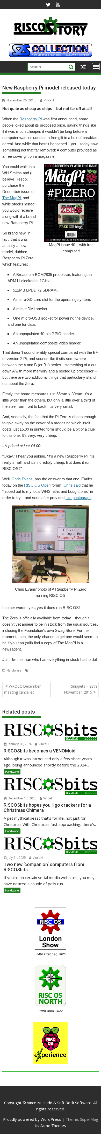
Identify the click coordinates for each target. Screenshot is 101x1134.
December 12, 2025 (22, 798)
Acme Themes (53, 1125)
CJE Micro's (56, 670)
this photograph (78, 497)
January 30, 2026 (19, 744)
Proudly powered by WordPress (32, 1119)
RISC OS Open (37, 485)
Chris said (72, 485)
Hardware (13, 670)
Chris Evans (22, 479)
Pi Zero (71, 670)
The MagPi (11, 198)
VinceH (49, 100)
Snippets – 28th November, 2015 (80, 689)
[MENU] (96, 66)
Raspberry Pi (30, 119)
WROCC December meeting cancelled (22, 689)
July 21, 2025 (16, 857)
